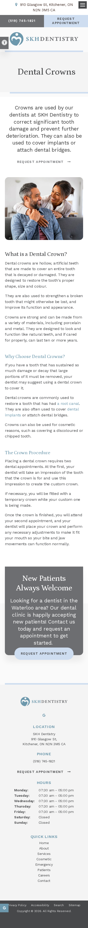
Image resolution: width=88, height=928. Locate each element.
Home (44, 843)
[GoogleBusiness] (44, 716)
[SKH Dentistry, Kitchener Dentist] (44, 702)
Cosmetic (43, 859)
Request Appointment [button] (66, 21)
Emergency (44, 864)
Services (43, 854)
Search (59, 905)
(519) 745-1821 (44, 761)
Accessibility (40, 905)
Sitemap (74, 905)
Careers (44, 875)
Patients (43, 870)
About (44, 848)
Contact (44, 881)
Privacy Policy (17, 905)
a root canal (68, 403)
